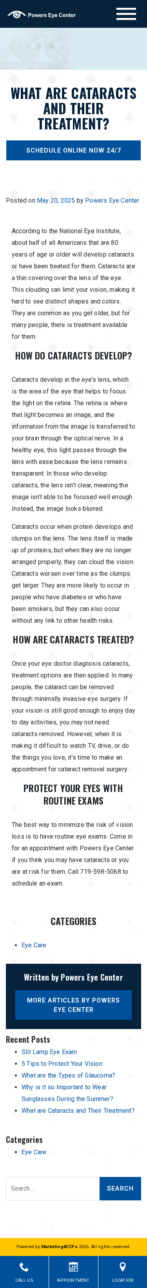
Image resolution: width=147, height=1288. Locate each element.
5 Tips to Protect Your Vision (62, 1063)
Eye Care (34, 945)
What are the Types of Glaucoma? (68, 1075)
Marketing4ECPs (59, 1246)
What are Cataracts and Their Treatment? (78, 1110)
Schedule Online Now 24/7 (73, 150)
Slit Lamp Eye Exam (49, 1052)
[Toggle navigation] (126, 14)
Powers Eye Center (112, 200)
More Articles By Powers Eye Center (73, 1005)
